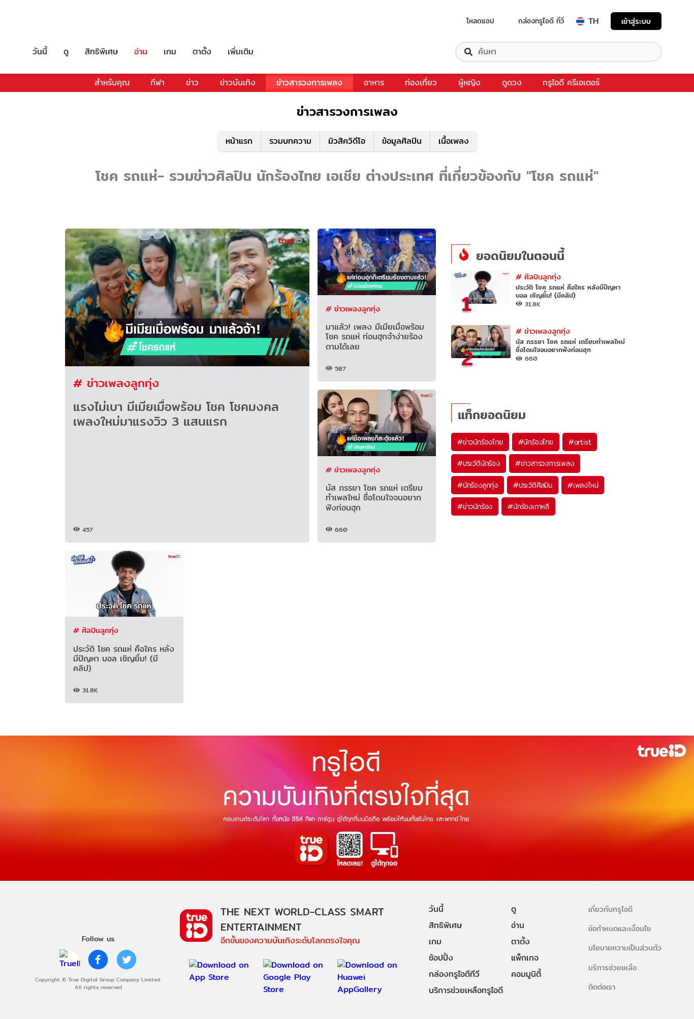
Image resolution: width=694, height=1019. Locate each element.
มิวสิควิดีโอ (346, 141)
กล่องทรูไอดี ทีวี (541, 21)
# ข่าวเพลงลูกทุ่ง (116, 383)
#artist (580, 442)
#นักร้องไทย (535, 442)
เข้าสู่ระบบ (636, 21)
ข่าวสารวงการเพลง (309, 82)
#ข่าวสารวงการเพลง (544, 463)
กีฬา (157, 82)
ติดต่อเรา (601, 987)
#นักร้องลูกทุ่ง (477, 485)
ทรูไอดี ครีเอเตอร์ (571, 82)
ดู (66, 52)
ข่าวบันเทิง (238, 82)
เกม (170, 52)
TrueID (63, 21)
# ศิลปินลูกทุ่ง (95, 630)
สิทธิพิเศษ (101, 52)
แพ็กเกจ (525, 957)
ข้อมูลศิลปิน (402, 141)
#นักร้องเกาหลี (528, 506)
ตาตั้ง (202, 52)
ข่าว (192, 82)
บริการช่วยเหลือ (612, 967)
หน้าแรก (239, 141)
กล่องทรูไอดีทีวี (454, 974)
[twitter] (126, 959)
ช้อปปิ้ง (441, 957)
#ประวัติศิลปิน (532, 485)
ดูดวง (512, 82)
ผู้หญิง (469, 82)
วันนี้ (40, 52)
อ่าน (140, 52)
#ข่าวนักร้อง (474, 506)
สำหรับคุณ (112, 82)
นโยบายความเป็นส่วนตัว (624, 947)
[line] (69, 959)
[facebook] (98, 959)
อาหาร (374, 82)
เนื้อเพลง (453, 141)
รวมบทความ (290, 141)
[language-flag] (580, 21)
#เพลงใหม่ (582, 485)
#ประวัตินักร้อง (478, 463)
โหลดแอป (480, 21)
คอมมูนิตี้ (526, 974)
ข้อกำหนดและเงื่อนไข (619, 928)
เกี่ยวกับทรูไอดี (610, 909)
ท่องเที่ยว (421, 82)
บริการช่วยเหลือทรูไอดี (466, 990)
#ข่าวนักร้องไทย (480, 442)
